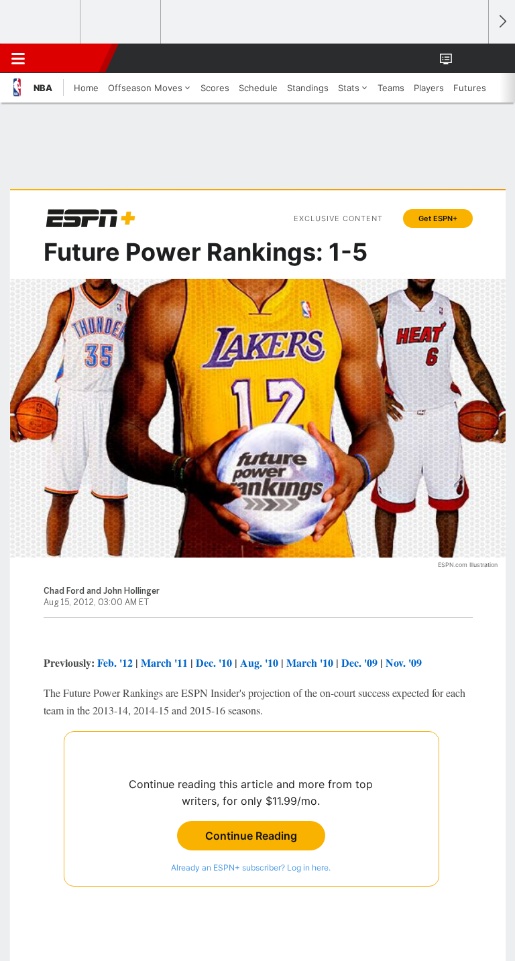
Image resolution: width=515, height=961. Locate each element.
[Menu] (18, 58)
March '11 (164, 662)
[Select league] (41, 22)
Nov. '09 (404, 662)
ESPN (72, 58)
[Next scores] (501, 22)
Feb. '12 (115, 662)
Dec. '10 (214, 662)
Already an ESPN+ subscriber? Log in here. (251, 867)
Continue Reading (251, 835)
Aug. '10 (259, 662)
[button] (470, 58)
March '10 (309, 662)
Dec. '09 (359, 662)
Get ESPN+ (437, 218)
